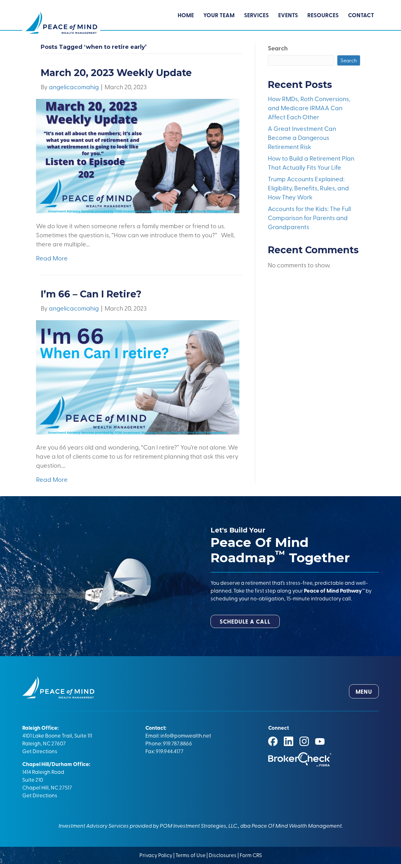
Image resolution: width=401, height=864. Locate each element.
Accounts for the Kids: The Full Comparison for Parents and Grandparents (309, 217)
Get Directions (39, 750)
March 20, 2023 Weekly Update (116, 73)
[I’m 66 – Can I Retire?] (137, 376)
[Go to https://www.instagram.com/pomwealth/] (304, 741)
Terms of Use (190, 854)
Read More (52, 258)
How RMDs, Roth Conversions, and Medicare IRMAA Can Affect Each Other (309, 107)
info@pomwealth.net (185, 735)
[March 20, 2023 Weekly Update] (137, 155)
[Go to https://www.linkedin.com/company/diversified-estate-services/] (288, 741)
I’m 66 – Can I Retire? (91, 294)
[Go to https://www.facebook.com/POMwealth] (273, 741)
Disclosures (223, 854)
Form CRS (251, 854)
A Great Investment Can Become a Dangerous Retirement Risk (302, 137)
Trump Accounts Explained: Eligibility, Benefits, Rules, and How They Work (308, 187)
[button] (245, 621)
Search (278, 48)
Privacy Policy (156, 854)
